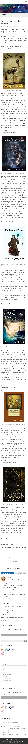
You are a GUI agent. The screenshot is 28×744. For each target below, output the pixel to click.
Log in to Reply (6, 598)
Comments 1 (8, 573)
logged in (12, 606)
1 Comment (15, 26)
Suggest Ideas (6, 672)
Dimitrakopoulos (14, 742)
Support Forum (7, 674)
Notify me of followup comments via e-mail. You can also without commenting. (13, 612)
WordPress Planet (7, 680)
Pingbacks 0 (21, 573)
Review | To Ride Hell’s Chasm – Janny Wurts (14, 734)
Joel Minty (10, 577)
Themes (5, 676)
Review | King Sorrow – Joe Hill (11, 726)
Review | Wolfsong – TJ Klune (10, 732)
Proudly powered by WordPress (11, 741)
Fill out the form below (14, 629)
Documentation (7, 667)
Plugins (5, 670)
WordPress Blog (7, 678)
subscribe (19, 612)
